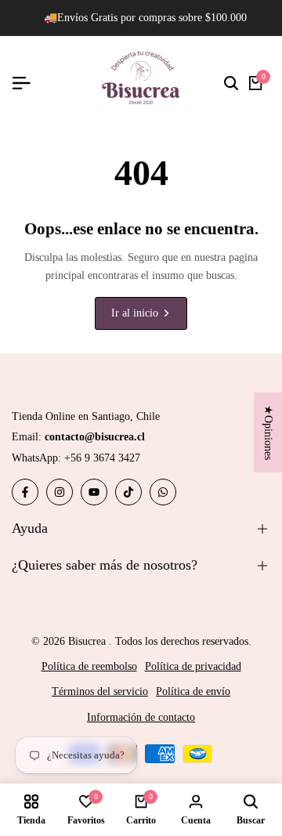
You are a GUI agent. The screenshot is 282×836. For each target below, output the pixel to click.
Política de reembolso (89, 666)
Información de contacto (141, 717)
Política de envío (193, 691)
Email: (78, 437)
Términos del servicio (100, 691)
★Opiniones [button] (268, 431)
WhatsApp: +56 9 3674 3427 (76, 458)
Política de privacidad (193, 666)
